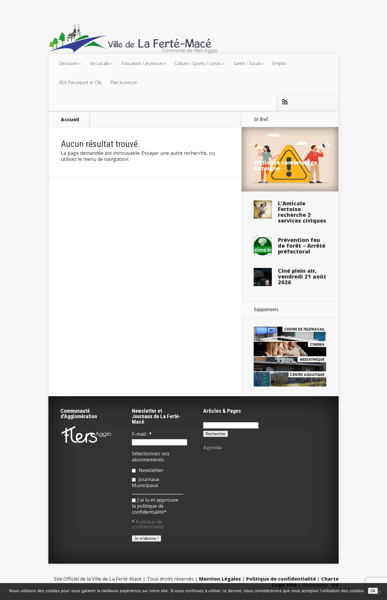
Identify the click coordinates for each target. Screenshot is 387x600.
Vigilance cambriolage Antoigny (285, 165)
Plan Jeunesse (123, 82)
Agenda (212, 447)
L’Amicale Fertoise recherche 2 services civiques (302, 212)
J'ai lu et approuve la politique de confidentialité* (155, 506)
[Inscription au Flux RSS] (284, 102)
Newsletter (150, 470)
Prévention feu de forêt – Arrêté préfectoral (301, 245)
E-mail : (142, 434)
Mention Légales (220, 579)
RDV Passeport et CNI (80, 82)
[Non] (379, 592)
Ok (373, 591)
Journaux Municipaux (145, 482)
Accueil (70, 119)
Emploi (279, 63)
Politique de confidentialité (148, 524)
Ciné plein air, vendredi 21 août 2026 (302, 276)
